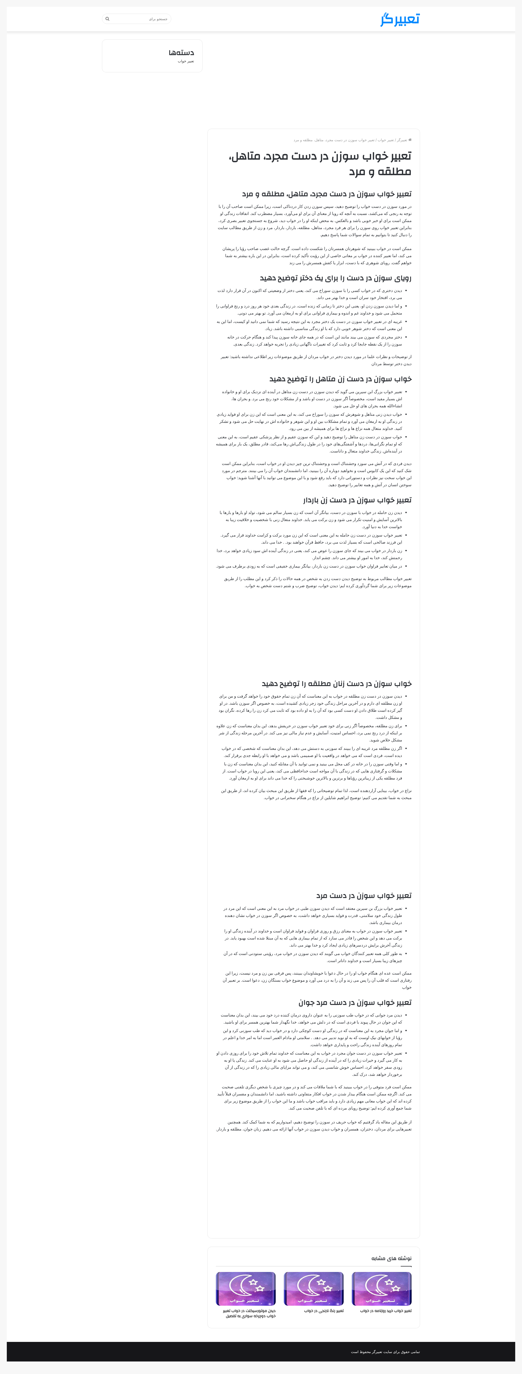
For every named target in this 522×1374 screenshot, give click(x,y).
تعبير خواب (386, 140)
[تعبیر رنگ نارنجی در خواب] (314, 1289)
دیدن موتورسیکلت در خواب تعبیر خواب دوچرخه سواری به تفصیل (249, 1313)
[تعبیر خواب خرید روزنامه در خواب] (382, 1289)
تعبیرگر (402, 140)
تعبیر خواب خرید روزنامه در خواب (386, 1310)
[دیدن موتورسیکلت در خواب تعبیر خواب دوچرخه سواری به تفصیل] (246, 1289)
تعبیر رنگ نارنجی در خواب (324, 1310)
